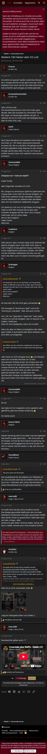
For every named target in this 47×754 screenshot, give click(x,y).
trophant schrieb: (9, 341)
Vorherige (22, 678)
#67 (44, 399)
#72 (44, 636)
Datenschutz (33, 730)
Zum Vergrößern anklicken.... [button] (23, 584)
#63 (44, 136)
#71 (44, 559)
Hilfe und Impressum (9, 733)
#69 (44, 464)
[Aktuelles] (39, 3)
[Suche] (44, 3)
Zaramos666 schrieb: (10, 278)
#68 (44, 431)
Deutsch (6, 727)
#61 (44, 76)
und (13, 489)
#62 (44, 103)
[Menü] (3, 2)
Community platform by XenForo (21, 737)
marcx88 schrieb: (9, 563)
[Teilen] (40, 75)
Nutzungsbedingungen (18, 730)
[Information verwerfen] (43, 9)
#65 (44, 238)
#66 (44, 274)
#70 (44, 505)
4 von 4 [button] (32, 678)
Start (21, 733)
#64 (44, 171)
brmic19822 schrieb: (10, 469)
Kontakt (5, 730)
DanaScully (7, 61)
